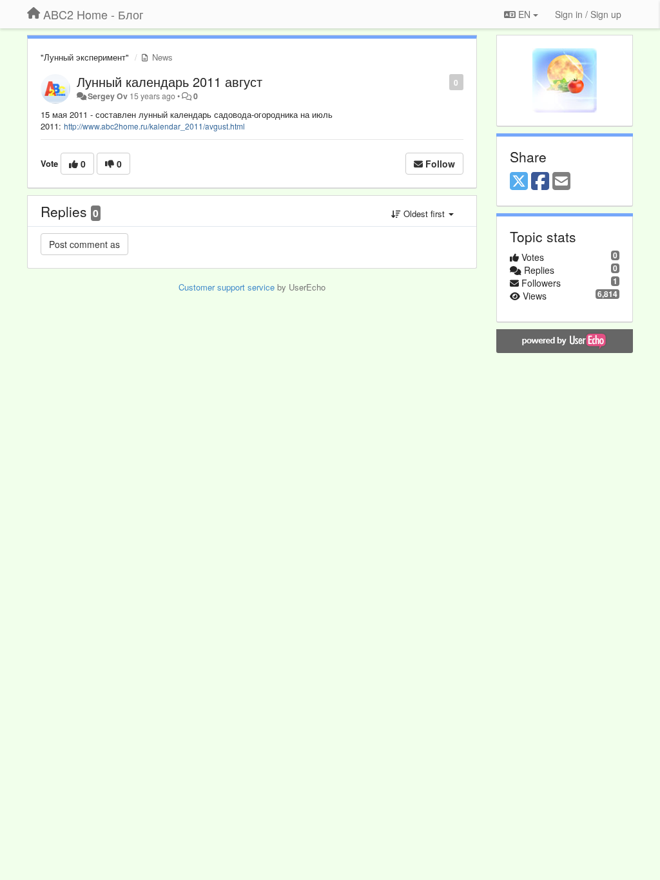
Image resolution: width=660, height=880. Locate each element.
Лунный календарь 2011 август (169, 81)
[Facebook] (540, 182)
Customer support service (227, 287)
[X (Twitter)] (519, 182)
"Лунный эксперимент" (85, 57)
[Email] (561, 182)
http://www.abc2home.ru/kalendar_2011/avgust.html (154, 125)
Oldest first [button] (424, 213)
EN (524, 14)
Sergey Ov (108, 96)
